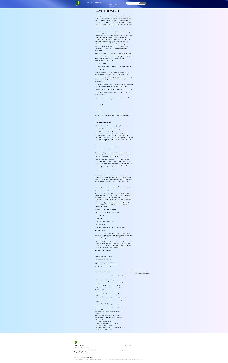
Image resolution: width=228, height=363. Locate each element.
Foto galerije (124, 350)
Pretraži (143, 3)
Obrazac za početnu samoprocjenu (103, 256)
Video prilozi (124, 348)
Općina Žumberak (94, 3)
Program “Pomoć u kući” (126, 345)
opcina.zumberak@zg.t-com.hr (82, 352)
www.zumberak (113, 264)
